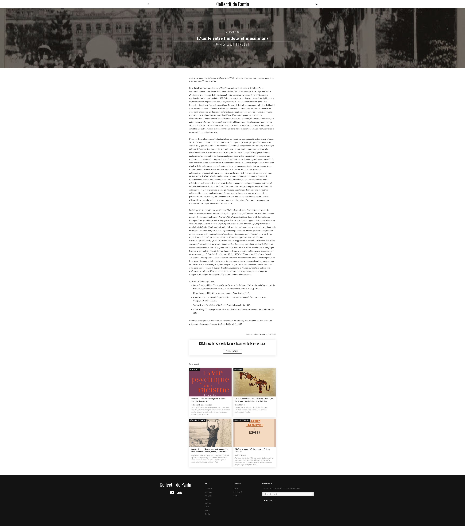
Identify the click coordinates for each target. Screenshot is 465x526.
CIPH (206, 499)
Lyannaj (207, 510)
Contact (236, 496)
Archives (208, 503)
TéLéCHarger (232, 351)
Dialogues (208, 496)
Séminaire (208, 492)
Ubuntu (207, 514)
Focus (207, 506)
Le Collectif (237, 492)
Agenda (236, 488)
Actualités (208, 488)
